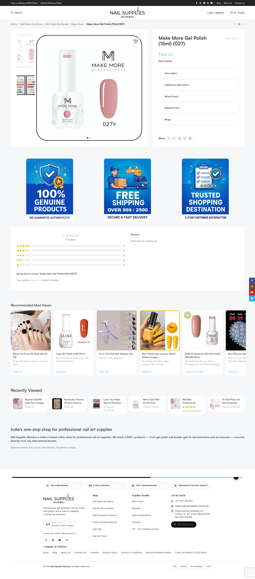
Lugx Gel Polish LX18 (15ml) (70, 353)
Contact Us (80, 552)
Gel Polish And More (32, 24)
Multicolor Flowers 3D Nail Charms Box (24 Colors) (74, 403)
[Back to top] (236, 477)
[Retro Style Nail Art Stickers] (136, 403)
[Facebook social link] (196, 3)
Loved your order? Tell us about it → (60, 533)
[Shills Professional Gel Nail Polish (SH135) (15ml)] (203, 330)
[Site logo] (127, 12)
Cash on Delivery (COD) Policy (191, 552)
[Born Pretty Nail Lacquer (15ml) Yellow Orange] (160, 330)
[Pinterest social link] (204, 3)
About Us (65, 552)
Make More (77, 24)
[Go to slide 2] (90, 138)
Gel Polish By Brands (57, 24)
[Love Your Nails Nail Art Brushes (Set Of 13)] (96, 403)
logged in (35, 280)
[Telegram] (66, 540)
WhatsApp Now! (185, 524)
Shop (46, 552)
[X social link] (200, 3)
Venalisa (136, 522)
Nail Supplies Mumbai (60, 566)
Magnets (118, 358)
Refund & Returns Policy (158, 552)
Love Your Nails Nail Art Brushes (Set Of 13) (112, 403)
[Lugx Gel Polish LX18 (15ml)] (74, 330)
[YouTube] (59, 540)
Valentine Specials (237, 361)
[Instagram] (53, 540)
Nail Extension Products (105, 515)
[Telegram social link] (212, 3)
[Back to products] (239, 24)
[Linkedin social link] (208, 3)
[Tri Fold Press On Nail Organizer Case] (215, 403)
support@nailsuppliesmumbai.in (192, 506)
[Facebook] (46, 540)
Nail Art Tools (106, 358)
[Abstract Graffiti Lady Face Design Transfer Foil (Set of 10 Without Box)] (18, 403)
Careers (94, 552)
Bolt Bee (136, 508)
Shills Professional (141, 515)
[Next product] (242, 24)
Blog (54, 552)
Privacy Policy (110, 552)
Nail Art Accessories (103, 508)
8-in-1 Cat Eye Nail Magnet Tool (116, 353)
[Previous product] (235, 24)
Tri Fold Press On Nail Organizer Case (231, 403)
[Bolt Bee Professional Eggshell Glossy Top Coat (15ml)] (175, 403)
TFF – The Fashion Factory (145, 529)
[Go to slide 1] (87, 138)
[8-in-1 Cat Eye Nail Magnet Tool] (117, 330)
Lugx (81, 358)
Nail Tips (97, 529)
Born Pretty (157, 364)
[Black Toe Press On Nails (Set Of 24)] (31, 330)
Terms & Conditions (131, 552)
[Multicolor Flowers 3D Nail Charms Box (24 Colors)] (57, 403)
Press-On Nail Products (25, 361)
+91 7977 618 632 (184, 501)
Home (14, 24)
